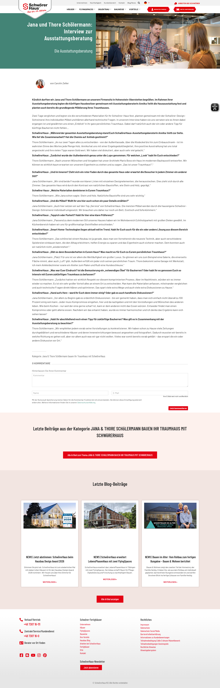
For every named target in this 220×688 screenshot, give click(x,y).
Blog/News (132, 3)
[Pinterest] (45, 655)
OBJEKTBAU (103, 9)
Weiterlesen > (50, 582)
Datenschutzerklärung (86, 402)
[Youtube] (33, 655)
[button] (139, 3)
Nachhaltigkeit (95, 3)
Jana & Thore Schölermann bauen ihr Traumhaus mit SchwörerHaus (73, 356)
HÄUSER (70, 9)
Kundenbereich (110, 3)
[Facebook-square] (21, 655)
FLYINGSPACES (86, 9)
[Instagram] (39, 655)
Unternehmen (82, 3)
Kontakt (122, 3)
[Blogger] (27, 655)
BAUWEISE (119, 9)
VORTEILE (133, 9)
